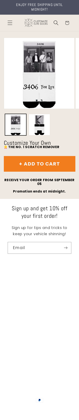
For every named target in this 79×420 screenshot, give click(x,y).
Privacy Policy (20, 354)
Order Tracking (21, 322)
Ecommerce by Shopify (39, 412)
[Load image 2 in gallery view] (39, 124)
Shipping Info (20, 311)
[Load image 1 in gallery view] (15, 124)
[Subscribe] (65, 248)
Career (14, 301)
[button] (9, 22)
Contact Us (18, 290)
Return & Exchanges (26, 333)
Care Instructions (24, 343)
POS (58, 408)
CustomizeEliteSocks (39, 408)
